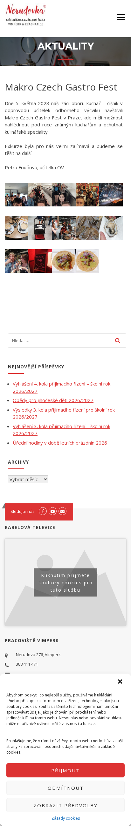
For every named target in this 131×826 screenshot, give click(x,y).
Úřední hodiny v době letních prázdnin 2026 (60, 443)
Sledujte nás (22, 511)
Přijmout (65, 770)
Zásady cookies (66, 818)
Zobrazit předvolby (66, 805)
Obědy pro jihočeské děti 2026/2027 (53, 400)
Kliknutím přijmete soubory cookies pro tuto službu (65, 582)
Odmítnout (66, 788)
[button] (121, 682)
